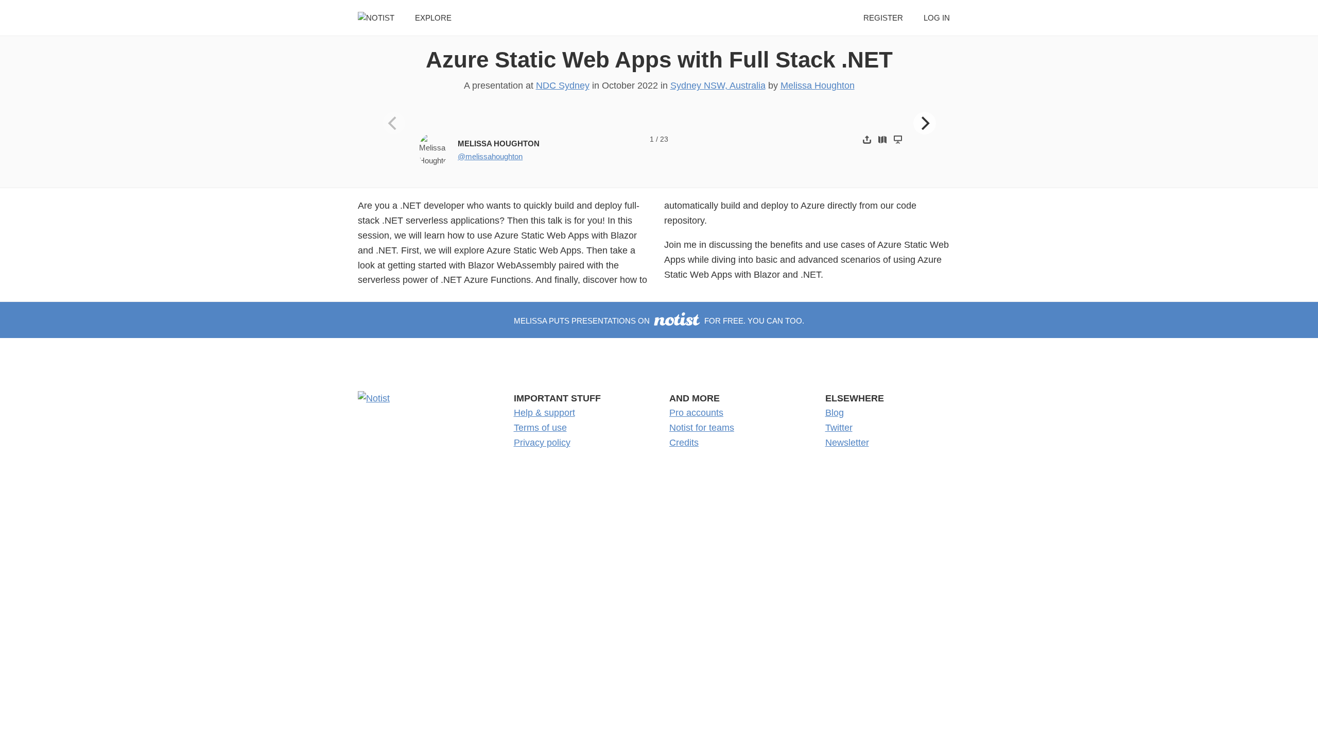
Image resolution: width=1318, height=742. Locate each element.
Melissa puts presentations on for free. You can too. (659, 320)
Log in (937, 17)
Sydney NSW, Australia (718, 85)
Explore (433, 17)
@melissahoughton (490, 156)
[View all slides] (882, 139)
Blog (834, 413)
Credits (684, 442)
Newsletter (847, 442)
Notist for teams (701, 428)
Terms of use (540, 428)
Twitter (839, 428)
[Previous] (394, 123)
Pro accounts (696, 413)
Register (883, 17)
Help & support (544, 413)
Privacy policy (542, 442)
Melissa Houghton (818, 85)
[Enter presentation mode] (898, 139)
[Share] (867, 139)
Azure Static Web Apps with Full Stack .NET (659, 59)
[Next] (924, 123)
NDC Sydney (562, 85)
